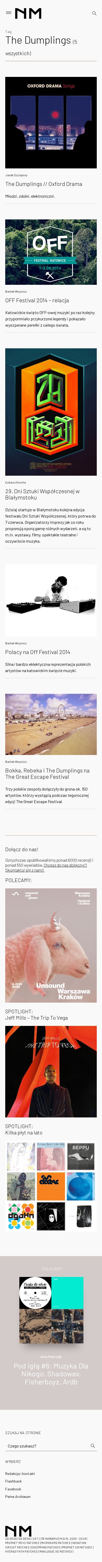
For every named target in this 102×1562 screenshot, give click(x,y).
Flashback (13, 1481)
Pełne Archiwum (18, 1496)
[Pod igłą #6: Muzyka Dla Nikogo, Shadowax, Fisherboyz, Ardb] (51, 1309)
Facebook (13, 1489)
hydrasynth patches (21, 1551)
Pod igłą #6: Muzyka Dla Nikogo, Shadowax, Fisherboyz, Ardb (51, 1373)
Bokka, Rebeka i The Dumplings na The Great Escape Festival (47, 773)
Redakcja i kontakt (20, 1473)
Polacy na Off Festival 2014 (37, 651)
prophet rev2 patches (22, 1542)
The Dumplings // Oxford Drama (43, 183)
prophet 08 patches (77, 1547)
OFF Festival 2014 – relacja (37, 300)
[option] (51, 1337)
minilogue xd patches (55, 1551)
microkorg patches (56, 1542)
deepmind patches (46, 1547)
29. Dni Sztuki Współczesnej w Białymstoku (42, 494)
